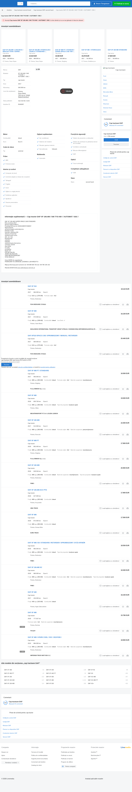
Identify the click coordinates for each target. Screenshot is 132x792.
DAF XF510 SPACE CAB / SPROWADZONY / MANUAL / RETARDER (52, 335)
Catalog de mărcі (36, 765)
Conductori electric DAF (110, 173)
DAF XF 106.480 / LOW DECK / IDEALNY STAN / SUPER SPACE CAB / (13, 50)
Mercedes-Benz (108, 92)
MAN (104, 88)
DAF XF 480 (32, 395)
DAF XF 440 (32, 592)
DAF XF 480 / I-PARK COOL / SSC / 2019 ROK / (45, 637)
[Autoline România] (8, 3)
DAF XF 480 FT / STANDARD (38, 370)
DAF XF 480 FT (33, 440)
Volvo (104, 112)
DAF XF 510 (32, 286)
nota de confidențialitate (25, 367)
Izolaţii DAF (106, 162)
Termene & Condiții (37, 752)
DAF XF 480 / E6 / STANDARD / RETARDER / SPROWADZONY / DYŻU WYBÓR (56, 543)
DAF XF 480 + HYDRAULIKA (91, 50)
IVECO (105, 84)
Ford (104, 76)
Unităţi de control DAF (110, 158)
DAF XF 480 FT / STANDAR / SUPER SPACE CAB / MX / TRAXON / (64, 50)
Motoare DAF (107, 165)
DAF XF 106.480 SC (35, 567)
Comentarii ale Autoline (38, 762)
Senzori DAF (107, 177)
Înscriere (6, 364)
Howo (105, 80)
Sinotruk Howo (107, 108)
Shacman (106, 104)
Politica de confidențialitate (39, 755)
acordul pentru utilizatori (47, 367)
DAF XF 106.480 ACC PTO (37, 490)
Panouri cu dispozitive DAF (111, 169)
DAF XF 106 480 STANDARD (117, 50)
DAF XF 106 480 (34, 420)
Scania (105, 100)
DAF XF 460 (32, 311)
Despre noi (4, 752)
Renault (105, 96)
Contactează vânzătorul (8, 758)
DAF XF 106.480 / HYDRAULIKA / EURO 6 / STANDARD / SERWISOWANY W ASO (39, 50)
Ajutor (3, 755)
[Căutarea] (29, 3)
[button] (123, 304)
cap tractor (21, 80)
